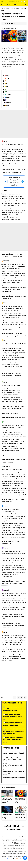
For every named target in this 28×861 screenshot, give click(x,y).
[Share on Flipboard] (10, 23)
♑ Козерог (7, 100)
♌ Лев (6, 86)
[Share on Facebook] (5, 23)
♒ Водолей (8, 102)
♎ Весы (6, 91)
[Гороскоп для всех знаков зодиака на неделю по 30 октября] (21, 793)
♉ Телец (6, 78)
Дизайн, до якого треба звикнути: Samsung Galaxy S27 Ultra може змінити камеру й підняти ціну (13, 731)
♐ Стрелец (7, 97)
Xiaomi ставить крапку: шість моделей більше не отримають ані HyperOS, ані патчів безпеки (12, 708)
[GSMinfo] (14, 1)
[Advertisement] (14, 124)
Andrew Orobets (8, 26)
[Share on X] (7, 23)
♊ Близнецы (7, 81)
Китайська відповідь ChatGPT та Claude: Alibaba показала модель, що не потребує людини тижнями (13, 724)
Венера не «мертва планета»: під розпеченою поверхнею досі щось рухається (13, 739)
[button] (2, 1)
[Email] (12, 23)
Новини (7, 8)
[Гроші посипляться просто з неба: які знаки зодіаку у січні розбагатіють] (21, 809)
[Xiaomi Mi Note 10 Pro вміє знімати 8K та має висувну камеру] (7, 793)
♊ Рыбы (7, 105)
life (3, 10)
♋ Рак (6, 83)
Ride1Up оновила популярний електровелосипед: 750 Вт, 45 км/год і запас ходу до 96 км (13, 771)
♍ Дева (6, 89)
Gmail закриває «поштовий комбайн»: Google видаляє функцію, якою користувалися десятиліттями (13, 716)
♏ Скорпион (7, 94)
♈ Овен (6, 75)
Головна (3, 8)
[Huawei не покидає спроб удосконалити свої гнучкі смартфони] (7, 809)
